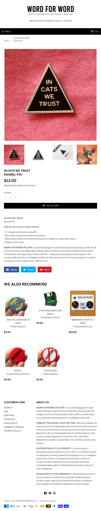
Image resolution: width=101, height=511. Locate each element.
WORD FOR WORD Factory (26, 501)
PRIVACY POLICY (12, 431)
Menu (8, 31)
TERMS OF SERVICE (14, 427)
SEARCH (8, 407)
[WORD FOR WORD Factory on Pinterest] (50, 493)
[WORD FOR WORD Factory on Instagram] (54, 493)
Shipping (8, 185)
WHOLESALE (10, 423)
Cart (96, 31)
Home (6, 41)
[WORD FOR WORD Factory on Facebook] (45, 493)
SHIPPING (9, 415)
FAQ (6, 411)
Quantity (7, 192)
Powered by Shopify (47, 501)
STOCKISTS (10, 419)
